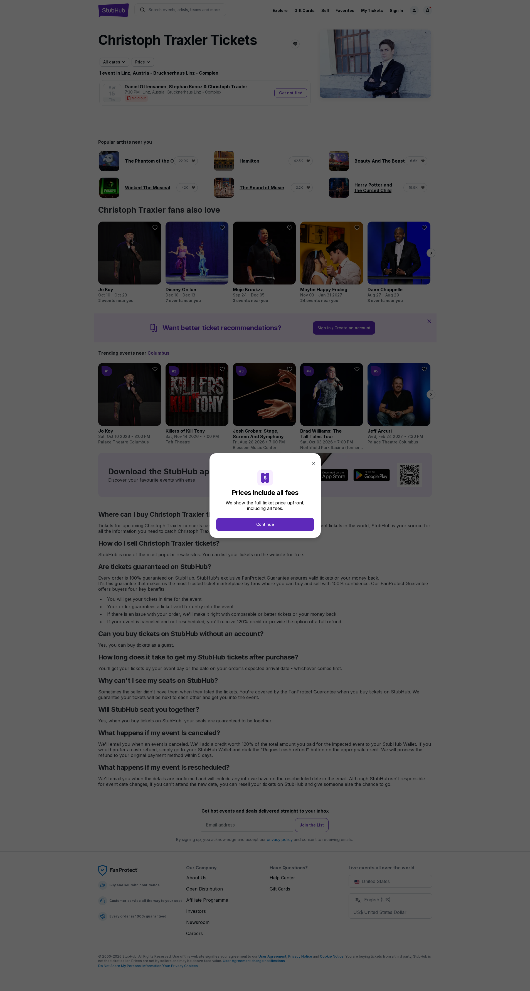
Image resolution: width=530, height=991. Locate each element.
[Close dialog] (313, 463)
